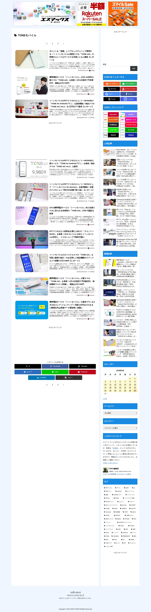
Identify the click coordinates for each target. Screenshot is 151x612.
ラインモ (113, 130)
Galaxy (131, 135)
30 (135, 390)
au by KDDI (113, 119)
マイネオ (131, 130)
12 (115, 384)
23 (135, 387)
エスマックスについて (76, 595)
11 (110, 384)
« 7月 (105, 399)
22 (130, 387)
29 (130, 390)
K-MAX (115, 448)
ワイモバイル (131, 125)
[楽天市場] (91, 13)
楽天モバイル (131, 119)
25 (110, 390)
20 (120, 387)
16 (135, 384)
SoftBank (113, 125)
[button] (68, 377)
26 (115, 390)
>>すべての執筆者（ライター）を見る (117, 474)
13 (120, 384)
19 (115, 387)
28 (125, 390)
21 (125, 387)
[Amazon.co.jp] (122, 13)
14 (125, 384)
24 (105, 390)
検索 (104, 64)
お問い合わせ (76, 592)
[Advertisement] (55, 139)
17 (105, 387)
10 (105, 384)
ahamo (131, 114)
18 (110, 387)
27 (120, 390)
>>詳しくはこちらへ (110, 463)
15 (130, 384)
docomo (113, 114)
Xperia (113, 135)
